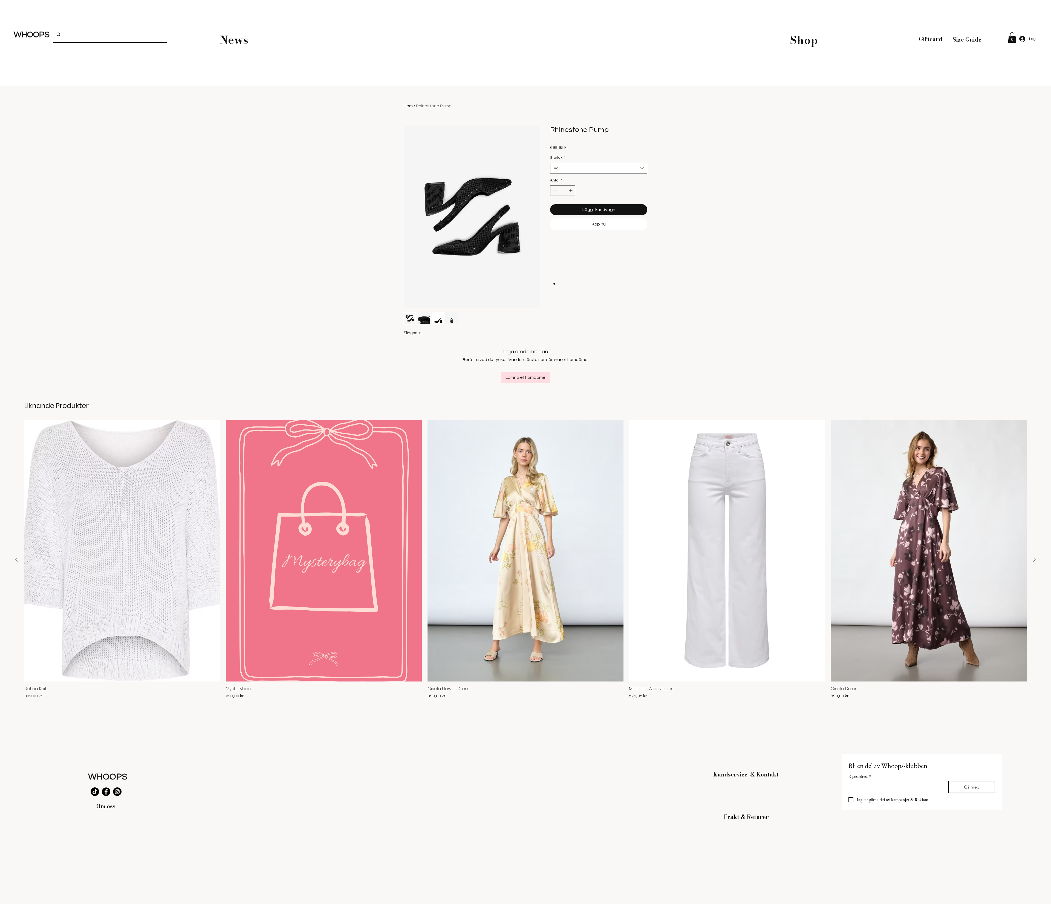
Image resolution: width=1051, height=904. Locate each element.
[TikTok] (95, 791)
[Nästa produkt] (1034, 559)
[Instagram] (117, 791)
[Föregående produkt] (16, 559)
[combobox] (598, 168)
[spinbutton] (563, 190)
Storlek (557, 158)
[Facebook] (106, 791)
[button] (1012, 37)
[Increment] (571, 190)
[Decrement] (554, 190)
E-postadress (859, 776)
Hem (408, 106)
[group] (525, 559)
